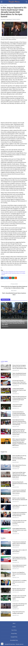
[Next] (25, 316)
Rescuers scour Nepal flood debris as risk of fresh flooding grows (19, 574)
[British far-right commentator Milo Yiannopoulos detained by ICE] (6, 500)
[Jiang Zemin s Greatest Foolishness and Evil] (6, 407)
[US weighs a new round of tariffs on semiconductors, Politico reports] (6, 598)
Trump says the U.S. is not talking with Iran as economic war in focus (19, 582)
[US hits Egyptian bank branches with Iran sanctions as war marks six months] (6, 531)
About (14, 623)
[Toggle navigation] (26, 2)
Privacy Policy (14, 633)
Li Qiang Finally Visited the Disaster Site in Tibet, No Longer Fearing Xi (19, 390)
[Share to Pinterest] (10, 278)
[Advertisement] (14, 113)
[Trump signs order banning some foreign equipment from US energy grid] (6, 606)
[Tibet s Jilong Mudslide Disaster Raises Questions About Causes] (6, 375)
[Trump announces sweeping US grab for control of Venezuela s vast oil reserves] (6, 492)
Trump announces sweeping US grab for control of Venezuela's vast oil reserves (19, 492)
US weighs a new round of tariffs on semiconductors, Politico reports (19, 597)
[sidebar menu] (1, 2)
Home (2, 5)
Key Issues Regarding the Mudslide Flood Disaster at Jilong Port (19, 484)
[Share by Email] (15, 278)
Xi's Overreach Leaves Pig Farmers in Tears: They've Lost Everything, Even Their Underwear (19, 382)
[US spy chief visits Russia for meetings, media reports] (6, 613)
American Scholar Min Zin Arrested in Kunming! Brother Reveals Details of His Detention (19, 413)
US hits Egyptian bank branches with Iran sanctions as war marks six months (19, 530)
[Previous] (3, 316)
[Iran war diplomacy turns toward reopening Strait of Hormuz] (6, 567)
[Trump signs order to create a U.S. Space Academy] (6, 508)
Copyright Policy (14, 636)
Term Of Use (14, 630)
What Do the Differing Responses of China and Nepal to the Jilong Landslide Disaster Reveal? (19, 398)
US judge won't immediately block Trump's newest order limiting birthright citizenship (19, 514)
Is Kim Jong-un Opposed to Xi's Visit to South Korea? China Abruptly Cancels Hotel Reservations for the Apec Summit (13, 273)
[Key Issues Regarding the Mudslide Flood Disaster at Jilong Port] (6, 484)
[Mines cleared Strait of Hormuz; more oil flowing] (6, 467)
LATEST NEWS (4, 361)
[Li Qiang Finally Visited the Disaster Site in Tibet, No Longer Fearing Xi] (6, 390)
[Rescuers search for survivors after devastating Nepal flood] (6, 591)
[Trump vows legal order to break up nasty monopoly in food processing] (6, 523)
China (5, 5)
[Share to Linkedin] (7, 278)
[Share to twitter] (5, 278)
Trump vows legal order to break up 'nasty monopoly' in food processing (19, 522)
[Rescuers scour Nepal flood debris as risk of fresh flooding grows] (6, 575)
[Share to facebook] (2, 278)
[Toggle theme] (2, 644)
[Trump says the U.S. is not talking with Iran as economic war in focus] (6, 583)
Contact (14, 626)
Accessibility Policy (14, 640)
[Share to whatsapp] (13, 278)
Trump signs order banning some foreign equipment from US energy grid (19, 605)
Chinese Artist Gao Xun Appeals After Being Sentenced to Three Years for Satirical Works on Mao (19, 367)
